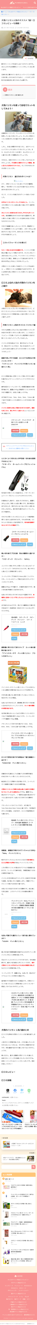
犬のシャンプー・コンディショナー (18, 1290)
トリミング (6, 1103)
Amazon (24, 431)
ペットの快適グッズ (26, 1103)
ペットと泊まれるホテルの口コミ (12, 1315)
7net (30, 435)
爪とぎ (27, 1297)
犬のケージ (22, 1288)
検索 (34, 1167)
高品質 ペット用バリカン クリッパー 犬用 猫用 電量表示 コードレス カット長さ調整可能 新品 (22, 822)
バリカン (15, 1103)
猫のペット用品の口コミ (18, 1294)
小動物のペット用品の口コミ (18, 1304)
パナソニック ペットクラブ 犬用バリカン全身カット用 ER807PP (22, 422)
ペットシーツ (18, 1286)
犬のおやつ (14, 1288)
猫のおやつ (9, 1299)
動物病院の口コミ (29, 1315)
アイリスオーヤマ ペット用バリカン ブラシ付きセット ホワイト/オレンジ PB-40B (22, 735)
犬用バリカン (14, 1097)
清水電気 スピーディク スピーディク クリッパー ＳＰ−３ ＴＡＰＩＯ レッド (22, 619)
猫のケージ (17, 1299)
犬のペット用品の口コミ (18, 1283)
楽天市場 (15, 431)
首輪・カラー (27, 1299)
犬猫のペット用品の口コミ (18, 1302)
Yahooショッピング (19, 435)
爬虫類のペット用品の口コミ (18, 1312)
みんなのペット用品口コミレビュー (11, 7)
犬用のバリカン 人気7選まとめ (13, 95)
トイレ (21, 1297)
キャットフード (13, 1297)
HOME (20, 1276)
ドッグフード (9, 1286)
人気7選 (5, 1105)
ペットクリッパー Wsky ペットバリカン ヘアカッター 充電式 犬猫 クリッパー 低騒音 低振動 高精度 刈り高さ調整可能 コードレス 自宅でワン (22, 905)
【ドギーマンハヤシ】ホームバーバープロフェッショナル (22, 533)
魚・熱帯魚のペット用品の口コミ (18, 1309)
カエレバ (19, 427)
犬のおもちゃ (28, 1286)
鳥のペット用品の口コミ (18, 1307)
